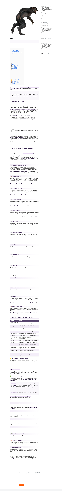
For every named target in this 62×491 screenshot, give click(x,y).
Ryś (45, 27)
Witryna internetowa (37, 472)
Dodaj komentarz (21, 475)
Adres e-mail (28, 472)
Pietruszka (49, 53)
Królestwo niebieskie (48, 6)
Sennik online (13, 1)
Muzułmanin (46, 43)
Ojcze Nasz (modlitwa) (47, 38)
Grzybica (45, 22)
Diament (46, 18)
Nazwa (20, 472)
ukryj (14, 49)
